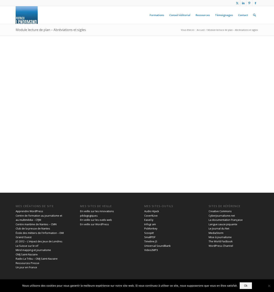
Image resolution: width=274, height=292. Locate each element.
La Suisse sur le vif (27, 246)
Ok (246, 285)
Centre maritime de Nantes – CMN (36, 224)
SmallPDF (149, 237)
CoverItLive (151, 215)
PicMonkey (150, 228)
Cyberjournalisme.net (222, 215)
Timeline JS (150, 241)
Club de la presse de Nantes (33, 228)
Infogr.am (150, 224)
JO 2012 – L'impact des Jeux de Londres (39, 241)
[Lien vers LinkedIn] (243, 3)
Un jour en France (26, 267)
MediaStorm (216, 233)
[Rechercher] (254, 15)
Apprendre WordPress (29, 211)
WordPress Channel (221, 246)
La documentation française (226, 220)
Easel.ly (148, 220)
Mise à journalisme (220, 237)
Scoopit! (149, 233)
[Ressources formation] (27, 15)
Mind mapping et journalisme (33, 250)
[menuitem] (157, 15)
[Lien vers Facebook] (255, 3)
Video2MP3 (151, 250)
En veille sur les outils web (96, 220)
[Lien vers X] (237, 3)
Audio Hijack (151, 211)
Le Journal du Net (219, 228)
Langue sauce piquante (223, 224)
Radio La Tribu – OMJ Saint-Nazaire (37, 258)
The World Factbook (221, 241)
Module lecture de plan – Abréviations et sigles (51, 30)
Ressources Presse (27, 263)
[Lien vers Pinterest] (249, 3)
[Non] (269, 286)
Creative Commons (220, 211)
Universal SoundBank (157, 246)
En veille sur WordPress (94, 224)
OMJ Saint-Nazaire (27, 254)
